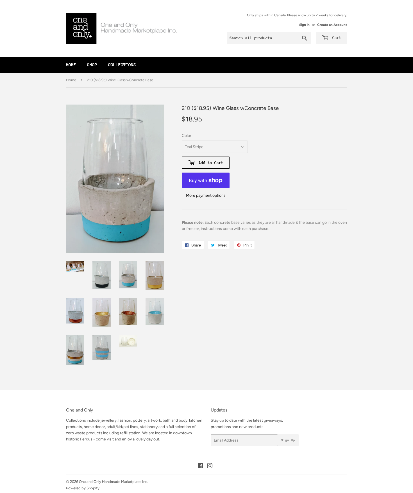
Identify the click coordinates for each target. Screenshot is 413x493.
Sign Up (288, 440)
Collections (122, 64)
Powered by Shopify (82, 488)
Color (186, 135)
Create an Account (332, 25)
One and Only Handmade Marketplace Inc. (113, 482)
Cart (335, 37)
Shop (92, 64)
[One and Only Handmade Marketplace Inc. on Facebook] (200, 466)
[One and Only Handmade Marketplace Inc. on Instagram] (210, 466)
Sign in (304, 25)
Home (71, 64)
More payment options (206, 195)
